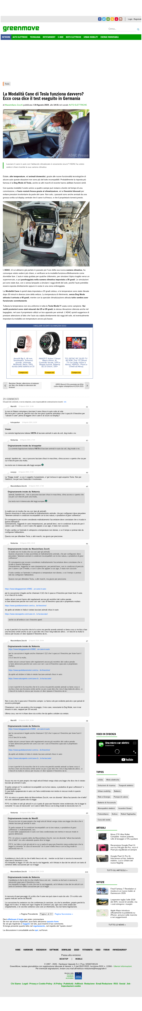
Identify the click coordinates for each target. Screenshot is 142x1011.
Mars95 (14, 406)
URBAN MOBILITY (91, 37)
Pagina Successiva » (64, 914)
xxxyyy (13, 472)
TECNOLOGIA (35, 37)
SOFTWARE (54, 949)
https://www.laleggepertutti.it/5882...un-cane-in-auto (25, 589)
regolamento (39, 926)
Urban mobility (104, 791)
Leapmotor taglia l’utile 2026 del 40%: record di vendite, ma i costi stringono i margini (124, 901)
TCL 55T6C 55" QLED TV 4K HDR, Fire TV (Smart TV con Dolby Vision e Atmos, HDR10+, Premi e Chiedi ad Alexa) (76, 362)
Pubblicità (68, 983)
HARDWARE (28, 949)
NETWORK (6, 37)
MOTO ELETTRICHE (73, 37)
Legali (25, 983)
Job (128, 983)
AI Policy (58, 983)
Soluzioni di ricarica (106, 785)
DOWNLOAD (66, 949)
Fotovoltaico (103, 814)
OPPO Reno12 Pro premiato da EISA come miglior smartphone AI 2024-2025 (68, 385)
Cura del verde (104, 820)
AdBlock (79, 983)
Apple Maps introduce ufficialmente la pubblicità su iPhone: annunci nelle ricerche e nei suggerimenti (124, 913)
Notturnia (14, 440)
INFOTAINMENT (49, 37)
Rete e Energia (104, 797)
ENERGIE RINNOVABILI (110, 37)
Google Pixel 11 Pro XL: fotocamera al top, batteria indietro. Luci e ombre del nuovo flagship (122, 859)
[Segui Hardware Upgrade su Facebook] (100, 19)
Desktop (63, 959)
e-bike (100, 780)
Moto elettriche (112, 780)
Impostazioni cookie (71, 986)
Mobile (79, 959)
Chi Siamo (16, 983)
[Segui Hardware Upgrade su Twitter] (104, 19)
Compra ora (23, 372)
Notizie (100, 882)
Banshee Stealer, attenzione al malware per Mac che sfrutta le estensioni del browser (24, 385)
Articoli (101, 827)
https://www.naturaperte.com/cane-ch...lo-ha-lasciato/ (26, 614)
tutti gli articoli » (117, 870)
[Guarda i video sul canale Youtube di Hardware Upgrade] (116, 19)
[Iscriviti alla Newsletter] (108, 19)
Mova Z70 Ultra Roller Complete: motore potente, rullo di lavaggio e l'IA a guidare (124, 836)
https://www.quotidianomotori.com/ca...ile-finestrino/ (25, 606)
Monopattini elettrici (106, 808)
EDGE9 (76, 949)
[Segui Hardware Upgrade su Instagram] (120, 19)
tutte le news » (117, 925)
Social (122, 983)
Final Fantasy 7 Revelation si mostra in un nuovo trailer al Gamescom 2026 (123, 891)
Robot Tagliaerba (128, 814)
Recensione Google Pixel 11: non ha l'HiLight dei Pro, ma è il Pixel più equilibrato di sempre (124, 847)
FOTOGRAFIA (87, 949)
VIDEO (98, 949)
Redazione (89, 983)
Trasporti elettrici (126, 785)
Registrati (137, 19)
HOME (17, 949)
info (65, 402)
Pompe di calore (121, 797)
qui (36, 930)
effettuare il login (15, 919)
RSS (116, 983)
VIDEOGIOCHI (41, 949)
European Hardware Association (69, 976)
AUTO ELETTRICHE (20, 37)
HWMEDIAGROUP (120, 949)
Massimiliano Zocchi (19, 486)
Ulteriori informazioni (123, 966)
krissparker (15, 422)
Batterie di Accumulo (107, 803)
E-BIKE (60, 37)
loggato (26, 924)
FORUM (106, 949)
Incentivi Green (124, 808)
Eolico (114, 814)
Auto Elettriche (78, 105)
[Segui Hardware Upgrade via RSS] (112, 19)
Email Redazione (104, 983)
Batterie (117, 791)
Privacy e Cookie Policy (40, 983)
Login (130, 19)
